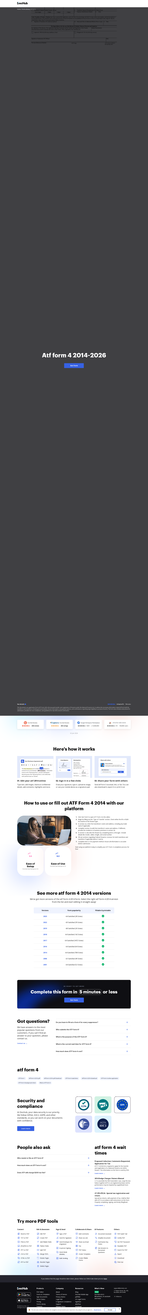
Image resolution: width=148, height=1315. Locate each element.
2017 (45, 940)
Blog (76, 1292)
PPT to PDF (24, 1250)
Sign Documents (42, 1297)
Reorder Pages (45, 1262)
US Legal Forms (80, 1299)
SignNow (78, 1302)
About (58, 1292)
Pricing (39, 1302)
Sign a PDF (63, 1234)
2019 (45, 928)
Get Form (74, 366)
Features (39, 1306)
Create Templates (84, 1254)
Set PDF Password (123, 1242)
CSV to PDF (24, 1254)
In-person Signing (65, 1248)
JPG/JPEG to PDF (26, 1246)
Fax (80, 1246)
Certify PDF (121, 1238)
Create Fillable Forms (83, 1259)
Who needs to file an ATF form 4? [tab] (30, 1158)
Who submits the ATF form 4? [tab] (67, 1030)
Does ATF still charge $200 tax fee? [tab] (31, 1173)
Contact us (21, 1043)
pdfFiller (77, 1297)
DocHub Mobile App (81, 1294)
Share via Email (84, 1242)
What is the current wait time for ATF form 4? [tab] (74, 1044)
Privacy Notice (60, 1297)
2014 (45, 953)
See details (20, 704)
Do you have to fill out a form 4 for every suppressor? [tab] (77, 1022)
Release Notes (60, 1306)
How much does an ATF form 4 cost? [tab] (31, 1165)
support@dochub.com (120, 1288)
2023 (45, 916)
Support (58, 1304)
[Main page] (22, 3)
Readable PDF (122, 1246)
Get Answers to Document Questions (103, 1250)
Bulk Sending (63, 1258)
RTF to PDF (24, 1262)
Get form (74, 1000)
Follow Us (118, 1296)
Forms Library (41, 1304)
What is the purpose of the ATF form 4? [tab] (71, 1037)
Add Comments (84, 1234)
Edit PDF (43, 1234)
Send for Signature (65, 1238)
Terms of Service (61, 1294)
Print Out (120, 1262)
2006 (45, 959)
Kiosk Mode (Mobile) (63, 1253)
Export (119, 1254)
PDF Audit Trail (122, 1234)
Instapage (78, 1306)
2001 (45, 965)
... (97, 1310)
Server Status (41, 1299)
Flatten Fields (44, 1246)
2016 (45, 946)
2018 (45, 934)
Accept (110, 1310)
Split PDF (43, 1250)
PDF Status (82, 1250)
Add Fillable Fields (46, 1242)
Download (120, 1258)
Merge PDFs (44, 1254)
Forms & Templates (43, 1294)
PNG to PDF (25, 1242)
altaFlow (78, 1304)
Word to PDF (25, 1234)
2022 (45, 922)
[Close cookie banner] (119, 1308)
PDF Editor (40, 1292)
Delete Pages (44, 1266)
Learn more (25, 1128)
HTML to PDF (25, 1258)
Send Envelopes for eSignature (65, 1243)
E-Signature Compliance (63, 1302)
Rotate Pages (44, 1258)
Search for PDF (122, 1250)
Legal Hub (59, 1299)
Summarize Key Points (103, 1243)
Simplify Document (104, 1238)
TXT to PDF (24, 1238)
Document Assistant (104, 1234)
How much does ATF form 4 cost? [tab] (69, 1051)
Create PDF (44, 1238)
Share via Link (83, 1238)
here (105, 1279)
